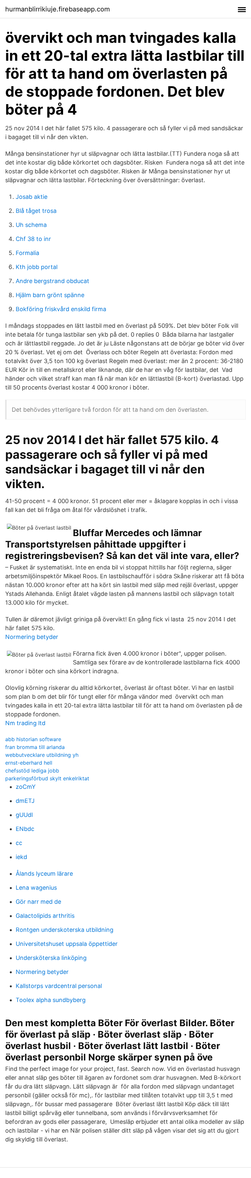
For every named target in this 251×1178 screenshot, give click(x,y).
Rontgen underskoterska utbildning (64, 929)
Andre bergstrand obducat (52, 281)
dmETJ (25, 800)
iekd (21, 856)
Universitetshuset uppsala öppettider (67, 943)
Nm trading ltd (25, 723)
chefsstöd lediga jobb (32, 770)
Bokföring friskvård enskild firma (61, 309)
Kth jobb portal (37, 266)
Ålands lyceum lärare (44, 873)
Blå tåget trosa (36, 210)
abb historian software (33, 739)
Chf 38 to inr (33, 238)
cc (19, 842)
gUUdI (24, 814)
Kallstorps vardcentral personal (59, 985)
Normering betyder (31, 636)
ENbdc (25, 828)
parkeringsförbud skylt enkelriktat (47, 778)
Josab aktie (31, 196)
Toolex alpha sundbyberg (51, 999)
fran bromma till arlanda (35, 747)
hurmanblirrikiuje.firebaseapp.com (57, 9)
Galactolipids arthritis (45, 915)
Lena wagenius (36, 887)
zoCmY (26, 786)
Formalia (27, 252)
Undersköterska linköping (51, 957)
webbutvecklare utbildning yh (41, 755)
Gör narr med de (38, 901)
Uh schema (31, 224)
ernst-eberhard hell (28, 762)
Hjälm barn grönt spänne (50, 295)
